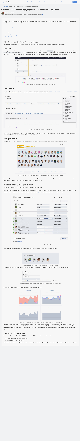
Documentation (42, 1)
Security (50, 1)
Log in (69, 1)
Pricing (56, 1)
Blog (62, 1)
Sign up (74, 1)
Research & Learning (31, 1)
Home (2, 6)
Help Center (6, 6)
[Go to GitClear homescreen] (7, 2)
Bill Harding (8, 12)
